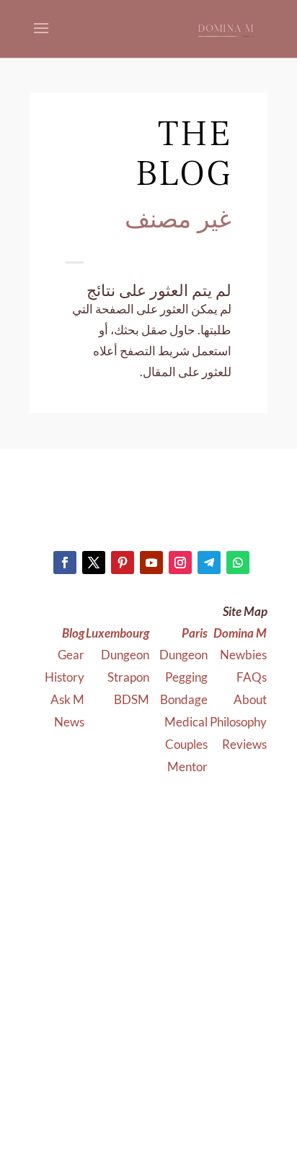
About (250, 699)
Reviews (244, 744)
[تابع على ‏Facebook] (64, 562)
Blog (73, 633)
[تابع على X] (93, 562)
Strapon (128, 677)
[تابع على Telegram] (209, 562)
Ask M (67, 699)
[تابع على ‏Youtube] (151, 562)
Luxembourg (117, 633)
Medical (185, 721)
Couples (185, 744)
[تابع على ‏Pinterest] (122, 562)
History (64, 677)
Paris (195, 633)
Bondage (183, 699)
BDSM (131, 699)
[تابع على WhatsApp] (237, 562)
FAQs (251, 677)
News (69, 721)
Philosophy (238, 721)
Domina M (240, 633)
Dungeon (182, 654)
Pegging (185, 677)
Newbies (243, 654)
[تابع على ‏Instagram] (180, 562)
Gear (71, 654)
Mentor (187, 766)
